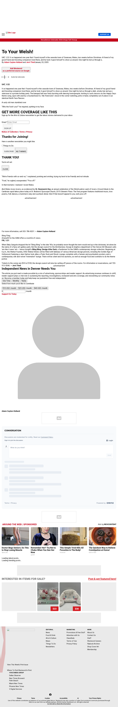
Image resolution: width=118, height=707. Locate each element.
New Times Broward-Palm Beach (17, 679)
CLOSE (5, 169)
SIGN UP (7, 128)
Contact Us (91, 635)
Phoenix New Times (16, 686)
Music (48, 641)
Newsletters (50, 647)
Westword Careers (94, 641)
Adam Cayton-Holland (13, 62)
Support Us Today (9, 294)
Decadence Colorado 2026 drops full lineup (59, 40)
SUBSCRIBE (9, 151)
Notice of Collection (10, 132)
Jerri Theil (30, 62)
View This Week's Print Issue (17, 665)
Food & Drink (50, 635)
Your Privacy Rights (95, 698)
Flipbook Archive (93, 644)
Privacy (29, 132)
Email (4, 122)
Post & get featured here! (102, 578)
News (48, 632)
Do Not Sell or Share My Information (59, 704)
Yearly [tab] (23, 281)
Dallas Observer (15, 675)
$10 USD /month (9, 288)
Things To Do (51, 644)
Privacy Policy (72, 644)
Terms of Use (72, 641)
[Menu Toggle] (3, 34)
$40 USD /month (40, 288)
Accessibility (63, 698)
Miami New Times (15, 683)
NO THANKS (21, 151)
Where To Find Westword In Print (19, 670)
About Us (90, 632)
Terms (22, 132)
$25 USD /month (25, 288)
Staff (89, 638)
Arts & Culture (51, 638)
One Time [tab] (6, 281)
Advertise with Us (73, 635)
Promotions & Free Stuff (76, 632)
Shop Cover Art (93, 647)
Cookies (47, 698)
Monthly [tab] (16, 281)
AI (78, 698)
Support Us (104, 34)
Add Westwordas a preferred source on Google (16, 69)
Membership (92, 649)
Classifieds (70, 638)
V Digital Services (15, 689)
